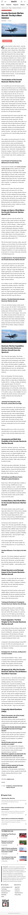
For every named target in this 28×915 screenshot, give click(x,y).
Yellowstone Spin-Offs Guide (8, 798)
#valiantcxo (9, 786)
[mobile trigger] (2, 1)
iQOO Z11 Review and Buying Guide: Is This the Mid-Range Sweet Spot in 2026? (9, 850)
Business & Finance (6, 10)
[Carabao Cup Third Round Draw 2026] (23, 835)
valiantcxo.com (10, 779)
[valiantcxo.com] (14, 1)
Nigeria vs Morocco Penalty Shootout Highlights (12, 818)
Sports (21, 844)
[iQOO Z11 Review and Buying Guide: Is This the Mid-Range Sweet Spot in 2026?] (23, 850)
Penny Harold (5, 814)
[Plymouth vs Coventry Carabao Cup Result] (23, 842)
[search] (21, 1)
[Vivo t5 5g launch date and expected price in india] (23, 858)
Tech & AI (22, 851)
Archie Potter (3, 20)
